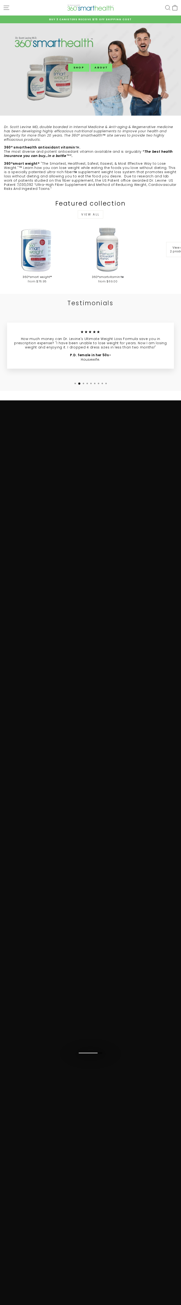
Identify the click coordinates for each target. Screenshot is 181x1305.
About (101, 67)
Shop (79, 67)
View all (90, 214)
